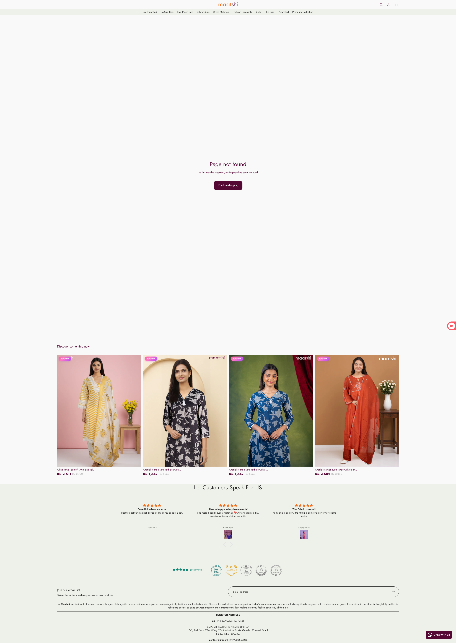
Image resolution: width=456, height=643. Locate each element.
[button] (225, 544)
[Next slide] (135, 411)
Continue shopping (228, 185)
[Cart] (396, 5)
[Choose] (135, 461)
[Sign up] (393, 591)
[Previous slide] (62, 411)
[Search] (381, 5)
